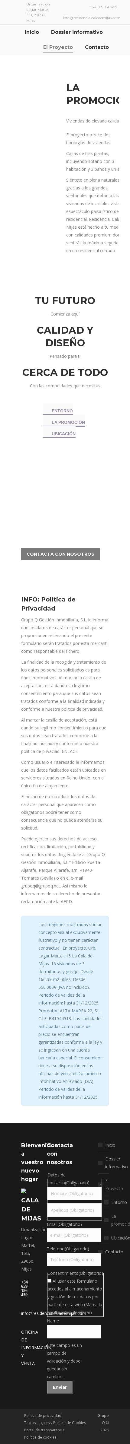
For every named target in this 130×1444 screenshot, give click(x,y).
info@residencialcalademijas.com (91, 17)
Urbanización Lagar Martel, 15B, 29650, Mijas (38, 12)
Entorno (119, 1202)
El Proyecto (114, 1184)
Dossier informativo (116, 1162)
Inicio (110, 1145)
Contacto (114, 1252)
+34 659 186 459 (103, 7)
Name (53, 1321)
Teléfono (68, 1249)
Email (64, 1224)
